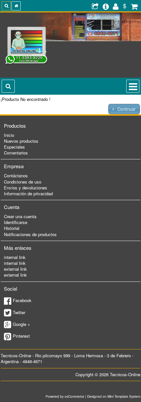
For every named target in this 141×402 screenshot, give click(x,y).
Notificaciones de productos (30, 234)
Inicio (9, 135)
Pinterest (21, 336)
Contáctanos (16, 175)
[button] (124, 109)
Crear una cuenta (20, 216)
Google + (21, 324)
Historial (11, 228)
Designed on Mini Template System (113, 396)
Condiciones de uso (22, 182)
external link (15, 269)
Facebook (22, 300)
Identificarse (15, 222)
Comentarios (16, 153)
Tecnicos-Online (125, 374)
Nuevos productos (21, 141)
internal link (15, 257)
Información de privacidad (28, 193)
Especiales (14, 147)
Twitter (19, 312)
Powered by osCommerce (65, 396)
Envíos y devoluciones (25, 188)
